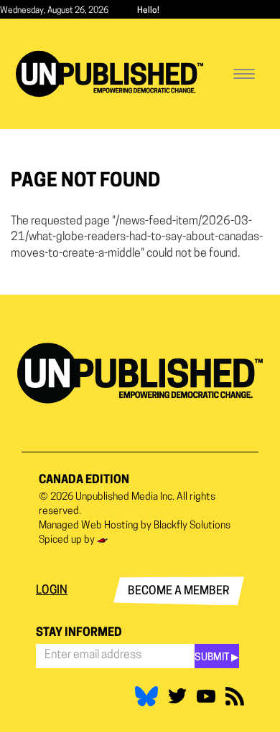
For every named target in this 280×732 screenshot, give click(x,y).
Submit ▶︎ (217, 657)
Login (51, 590)
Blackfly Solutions (192, 526)
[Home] (109, 74)
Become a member (179, 591)
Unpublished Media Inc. (124, 497)
